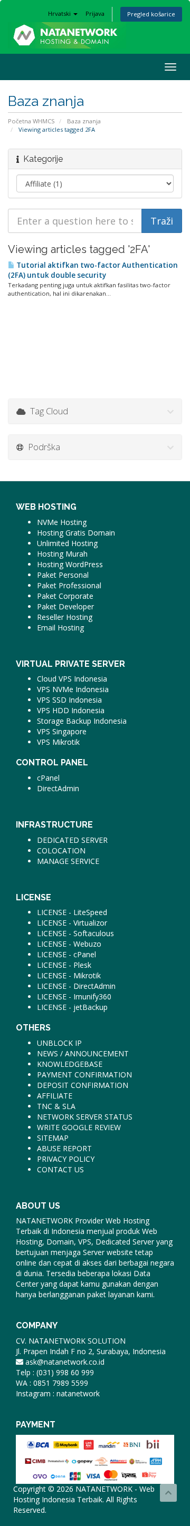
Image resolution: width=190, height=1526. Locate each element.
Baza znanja (84, 121)
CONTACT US (60, 1169)
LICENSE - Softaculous (75, 933)
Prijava (95, 13)
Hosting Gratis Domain (76, 533)
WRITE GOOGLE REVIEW (79, 1127)
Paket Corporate (65, 596)
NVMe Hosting (62, 522)
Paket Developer (65, 606)
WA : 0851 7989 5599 (52, 1383)
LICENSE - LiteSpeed (72, 912)
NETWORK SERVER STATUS (84, 1117)
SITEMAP (53, 1138)
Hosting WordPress (70, 564)
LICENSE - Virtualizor (72, 923)
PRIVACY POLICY (65, 1159)
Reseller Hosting (64, 617)
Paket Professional (69, 585)
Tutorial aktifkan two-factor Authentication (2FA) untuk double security (93, 270)
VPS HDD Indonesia (70, 710)
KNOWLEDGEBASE (69, 1064)
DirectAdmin (58, 788)
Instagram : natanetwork (58, 1393)
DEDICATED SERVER (72, 840)
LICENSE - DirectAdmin (76, 986)
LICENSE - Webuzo (69, 944)
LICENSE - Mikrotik (69, 975)
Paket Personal (63, 575)
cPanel (48, 778)
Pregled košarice (151, 14)
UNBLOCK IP (59, 1043)
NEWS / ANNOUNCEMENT (83, 1053)
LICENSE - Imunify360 (74, 997)
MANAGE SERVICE (68, 861)
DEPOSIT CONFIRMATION (82, 1085)
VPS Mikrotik (58, 742)
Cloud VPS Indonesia (72, 679)
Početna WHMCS (31, 121)
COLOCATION (61, 850)
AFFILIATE (54, 1096)
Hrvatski (60, 13)
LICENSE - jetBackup (72, 1007)
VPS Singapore (62, 731)
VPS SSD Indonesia (69, 700)
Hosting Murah (62, 554)
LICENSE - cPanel (66, 954)
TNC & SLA (56, 1106)
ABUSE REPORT (64, 1148)
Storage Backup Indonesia (82, 721)
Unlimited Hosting (67, 543)
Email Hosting (60, 628)
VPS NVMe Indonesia (73, 689)
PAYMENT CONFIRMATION (84, 1075)
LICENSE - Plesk (64, 965)
